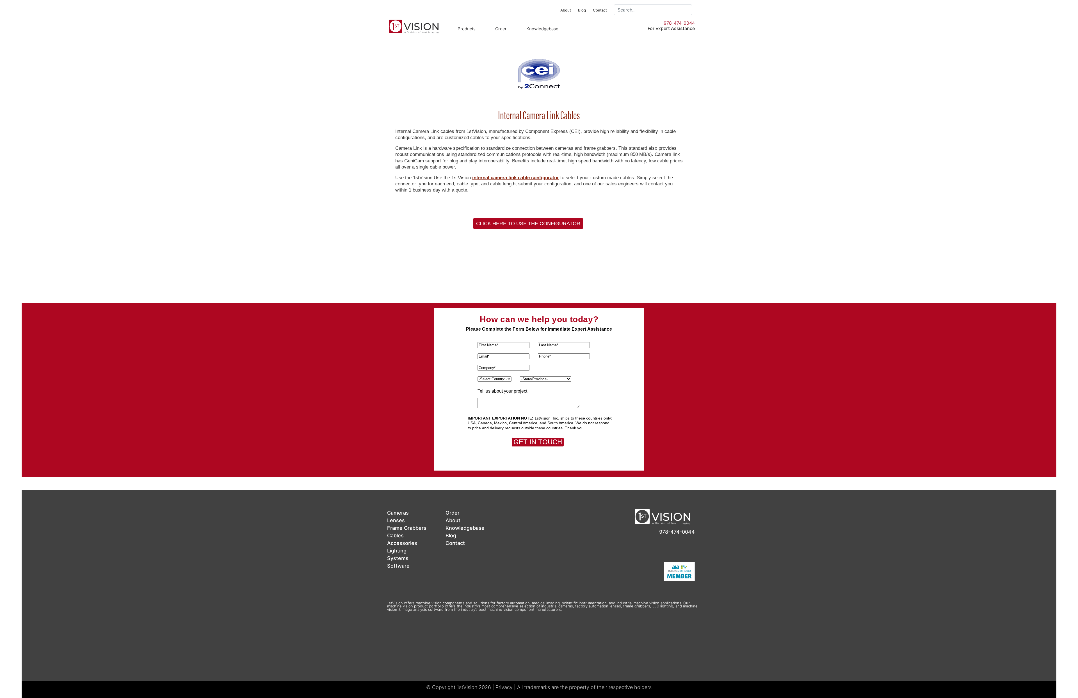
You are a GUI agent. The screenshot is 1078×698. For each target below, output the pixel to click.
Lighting (396, 551)
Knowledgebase (542, 28)
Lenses (396, 520)
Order (501, 28)
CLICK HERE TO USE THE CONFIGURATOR (528, 223)
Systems (397, 558)
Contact (600, 10)
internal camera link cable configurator (515, 177)
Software (398, 566)
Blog (582, 10)
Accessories (402, 543)
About (565, 10)
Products (467, 28)
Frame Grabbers (406, 528)
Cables (395, 535)
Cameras (398, 513)
